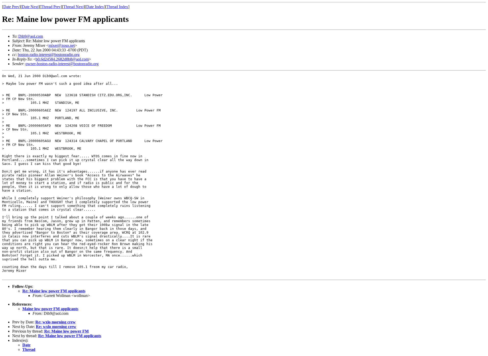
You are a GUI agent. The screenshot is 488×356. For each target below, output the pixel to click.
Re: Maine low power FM (66, 331)
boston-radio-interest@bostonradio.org (49, 54)
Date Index (95, 7)
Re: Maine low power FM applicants (53, 291)
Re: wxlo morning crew (55, 322)
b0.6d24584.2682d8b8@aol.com (62, 59)
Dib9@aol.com (30, 36)
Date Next (30, 7)
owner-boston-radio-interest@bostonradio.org (62, 64)
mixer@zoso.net (62, 45)
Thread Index (117, 7)
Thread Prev (51, 7)
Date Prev (11, 7)
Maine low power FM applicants (50, 309)
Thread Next (73, 7)
